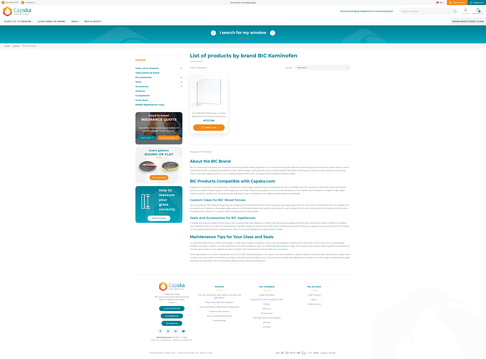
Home (140, 60)
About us (267, 309)
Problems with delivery (219, 311)
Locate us (172, 323)
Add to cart (210, 127)
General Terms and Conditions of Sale (266, 299)
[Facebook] (160, 331)
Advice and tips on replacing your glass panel (219, 307)
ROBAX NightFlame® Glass (468, 21)
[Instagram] (168, 331)
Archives (140, 91)
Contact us (172, 316)
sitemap (266, 322)
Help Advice (92, 21)
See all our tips (159, 218)
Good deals (141, 100)
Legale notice (169, 353)
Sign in (314, 299)
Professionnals (219, 320)
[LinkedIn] (176, 331)
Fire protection (143, 77)
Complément (142, 95)
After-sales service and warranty (267, 318)
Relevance (302, 67)
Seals (75, 21)
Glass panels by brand (51, 21)
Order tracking (314, 295)
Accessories (142, 86)
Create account (314, 304)
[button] (465, 11)
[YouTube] (183, 331)
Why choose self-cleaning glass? (219, 302)
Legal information (267, 295)
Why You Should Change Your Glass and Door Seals (257, 229)
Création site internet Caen (188, 353)
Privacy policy (267, 313)
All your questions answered (219, 316)
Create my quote (167, 138)
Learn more (145, 138)
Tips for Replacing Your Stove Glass (241, 211)
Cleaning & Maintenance (277, 246)
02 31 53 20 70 (173, 308)
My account (314, 286)
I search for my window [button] (243, 32)
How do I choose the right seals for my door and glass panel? (219, 296)
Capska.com (299, 257)
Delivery (266, 304)
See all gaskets (159, 177)
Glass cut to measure (18, 21)
